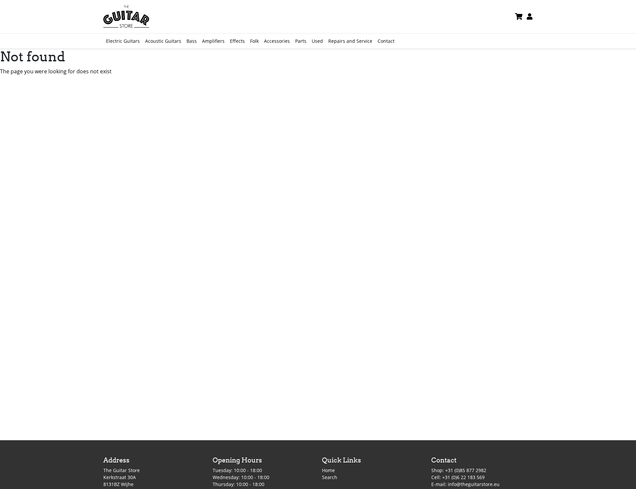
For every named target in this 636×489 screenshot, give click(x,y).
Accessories (277, 41)
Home (328, 470)
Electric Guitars (123, 41)
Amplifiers (213, 41)
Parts (300, 41)
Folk (254, 41)
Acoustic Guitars (163, 41)
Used (317, 41)
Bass (191, 41)
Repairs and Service (350, 41)
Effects (237, 41)
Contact (386, 41)
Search (329, 477)
